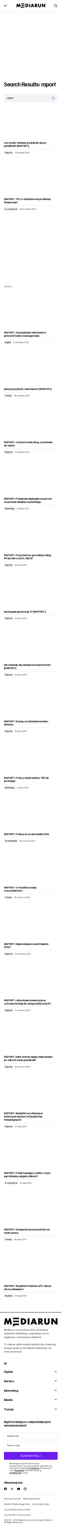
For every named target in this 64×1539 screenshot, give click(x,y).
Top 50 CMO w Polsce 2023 (17, 1515)
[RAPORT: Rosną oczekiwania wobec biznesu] (31, 702)
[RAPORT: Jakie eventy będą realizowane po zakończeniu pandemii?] (31, 1038)
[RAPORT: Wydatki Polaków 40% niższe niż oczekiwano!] (31, 1267)
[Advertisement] (32, 45)
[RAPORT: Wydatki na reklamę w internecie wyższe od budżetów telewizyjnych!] (31, 1094)
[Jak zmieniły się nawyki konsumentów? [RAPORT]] (31, 646)
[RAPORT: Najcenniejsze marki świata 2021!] (31, 925)
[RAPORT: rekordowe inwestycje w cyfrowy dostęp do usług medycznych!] (31, 981)
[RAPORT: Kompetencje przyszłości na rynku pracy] (31, 1210)
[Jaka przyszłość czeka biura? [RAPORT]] (31, 370)
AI (5, 1363)
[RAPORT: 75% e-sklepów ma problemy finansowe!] (31, 180)
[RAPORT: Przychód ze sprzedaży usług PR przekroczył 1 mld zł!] (31, 536)
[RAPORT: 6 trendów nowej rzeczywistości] (31, 868)
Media (8, 1399)
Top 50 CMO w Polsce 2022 (17, 1509)
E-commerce (11, 209)
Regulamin (19, 1470)
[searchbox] (27, 98)
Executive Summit (12, 1498)
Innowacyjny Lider (40, 1504)
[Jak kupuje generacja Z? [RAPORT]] (31, 592)
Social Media (11, 841)
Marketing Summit (31, 1498)
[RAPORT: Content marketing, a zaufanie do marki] (31, 423)
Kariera (9, 1381)
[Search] (53, 98)
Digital (8, 342)
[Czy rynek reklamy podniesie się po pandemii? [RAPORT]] (31, 124)
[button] (6, 6)
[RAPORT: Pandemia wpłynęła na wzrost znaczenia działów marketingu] (31, 479)
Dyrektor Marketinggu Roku (17, 1504)
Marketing (9, 508)
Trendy (8, 395)
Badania (8, 1296)
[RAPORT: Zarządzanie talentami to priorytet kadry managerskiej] (31, 313)
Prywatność (34, 1468)
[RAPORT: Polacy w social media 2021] (31, 815)
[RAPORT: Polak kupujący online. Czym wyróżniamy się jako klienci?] (31, 1154)
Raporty (8, 152)
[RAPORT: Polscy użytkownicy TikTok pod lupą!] (31, 759)
